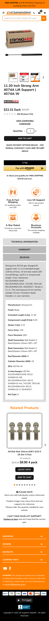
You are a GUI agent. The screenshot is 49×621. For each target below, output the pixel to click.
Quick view (24, 469)
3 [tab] (19, 485)
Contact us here (11, 519)
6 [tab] (27, 485)
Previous (6, 77)
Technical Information (24, 241)
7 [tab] (29, 485)
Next (43, 77)
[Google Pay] (25, 162)
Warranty (25, 249)
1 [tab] (14, 485)
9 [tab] (34, 485)
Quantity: (18, 130)
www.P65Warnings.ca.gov (15, 584)
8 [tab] (32, 485)
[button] (39, 13)
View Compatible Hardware (25, 122)
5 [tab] (24, 485)
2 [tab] (17, 485)
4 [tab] (22, 485)
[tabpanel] (24, 446)
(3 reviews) (25, 458)
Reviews (24, 257)
